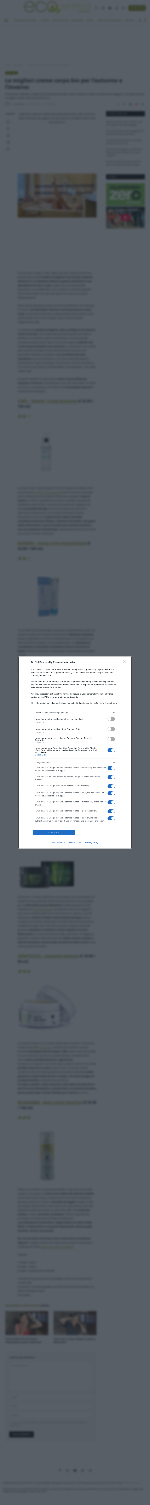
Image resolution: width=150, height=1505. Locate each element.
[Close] (125, 662)
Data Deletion (58, 843)
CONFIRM (53, 832)
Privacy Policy (91, 843)
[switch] (111, 719)
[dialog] (75, 752)
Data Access (75, 843)
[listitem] (75, 712)
